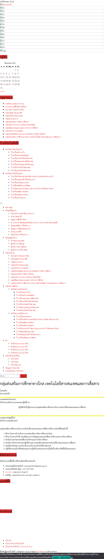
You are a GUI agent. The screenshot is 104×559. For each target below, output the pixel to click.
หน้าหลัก (9, 207)
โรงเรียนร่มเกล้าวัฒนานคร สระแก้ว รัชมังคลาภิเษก (32, 188)
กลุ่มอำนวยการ (11, 118)
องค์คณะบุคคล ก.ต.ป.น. (15, 103)
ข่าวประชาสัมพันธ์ (34, 222)
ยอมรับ (55, 557)
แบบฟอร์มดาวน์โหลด (14, 370)
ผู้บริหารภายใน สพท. (19, 249)
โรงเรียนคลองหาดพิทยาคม (22, 161)
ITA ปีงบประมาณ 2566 (19, 343)
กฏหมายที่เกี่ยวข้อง (18, 219)
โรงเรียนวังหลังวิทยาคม (20, 170)
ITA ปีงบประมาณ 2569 (19, 352)
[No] (72, 558)
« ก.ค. (2, 91)
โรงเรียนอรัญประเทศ (19, 182)
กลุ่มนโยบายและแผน (14, 115)
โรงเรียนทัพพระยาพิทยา (21, 185)
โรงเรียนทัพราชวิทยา (20, 191)
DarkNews (41, 551)
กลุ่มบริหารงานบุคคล (14, 130)
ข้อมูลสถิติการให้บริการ (20, 225)
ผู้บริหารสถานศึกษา (19, 246)
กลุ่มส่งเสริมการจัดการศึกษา (17, 121)
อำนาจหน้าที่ (16, 216)
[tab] (52, 390)
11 (4, 77)
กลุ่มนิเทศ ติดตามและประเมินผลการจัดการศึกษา (25, 133)
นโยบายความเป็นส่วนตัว (14, 543)
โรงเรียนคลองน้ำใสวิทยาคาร (23, 179)
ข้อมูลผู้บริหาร (11, 237)
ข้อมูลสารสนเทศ (12, 367)
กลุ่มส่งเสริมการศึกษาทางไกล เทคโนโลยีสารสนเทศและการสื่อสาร (33, 136)
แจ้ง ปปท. (15, 361)
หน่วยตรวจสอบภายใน (14, 109)
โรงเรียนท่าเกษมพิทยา (20, 155)
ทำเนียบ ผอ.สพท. (18, 240)
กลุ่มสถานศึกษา (11, 286)
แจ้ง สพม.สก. (16, 364)
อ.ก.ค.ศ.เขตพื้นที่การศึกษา (16, 106)
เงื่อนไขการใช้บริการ (19, 234)
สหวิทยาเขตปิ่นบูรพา (14, 173)
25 (4, 84)
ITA (6, 340)
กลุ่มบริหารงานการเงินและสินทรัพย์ (20, 124)
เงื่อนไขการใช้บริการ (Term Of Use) (18, 546)
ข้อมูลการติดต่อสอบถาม (21, 228)
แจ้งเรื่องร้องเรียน (12, 355)
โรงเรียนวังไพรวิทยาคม (20, 167)
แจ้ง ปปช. (15, 358)
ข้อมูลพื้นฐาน (10, 210)
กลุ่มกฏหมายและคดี (13, 112)
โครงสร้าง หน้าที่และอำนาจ (22, 213)
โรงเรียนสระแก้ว (18, 152)
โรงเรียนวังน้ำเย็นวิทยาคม (22, 158)
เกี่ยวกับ (8, 540)
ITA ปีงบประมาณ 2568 (19, 349)
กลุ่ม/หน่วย (9, 252)
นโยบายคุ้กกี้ (65, 557)
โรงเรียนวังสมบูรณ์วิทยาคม (22, 164)
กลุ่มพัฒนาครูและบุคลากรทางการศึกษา (21, 127)
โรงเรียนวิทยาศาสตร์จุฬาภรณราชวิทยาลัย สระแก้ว (32, 176)
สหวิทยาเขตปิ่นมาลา (19, 313)
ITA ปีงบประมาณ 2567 (19, 346)
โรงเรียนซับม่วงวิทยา (19, 194)
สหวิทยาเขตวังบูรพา (13, 149)
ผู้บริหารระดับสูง (17, 243)
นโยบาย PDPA (16, 231)
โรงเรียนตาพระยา (18, 197)
